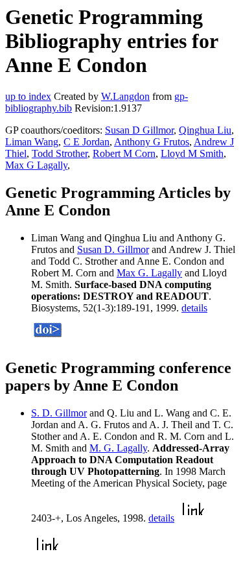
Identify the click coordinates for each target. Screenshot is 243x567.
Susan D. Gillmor (113, 249)
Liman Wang (31, 141)
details (194, 307)
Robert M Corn (124, 153)
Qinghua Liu (205, 130)
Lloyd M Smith (192, 153)
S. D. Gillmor (59, 412)
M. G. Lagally (118, 447)
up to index (28, 96)
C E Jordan (87, 141)
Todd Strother (59, 153)
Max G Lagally (36, 165)
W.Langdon (125, 96)
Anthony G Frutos (151, 141)
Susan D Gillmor (139, 130)
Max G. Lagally (149, 272)
